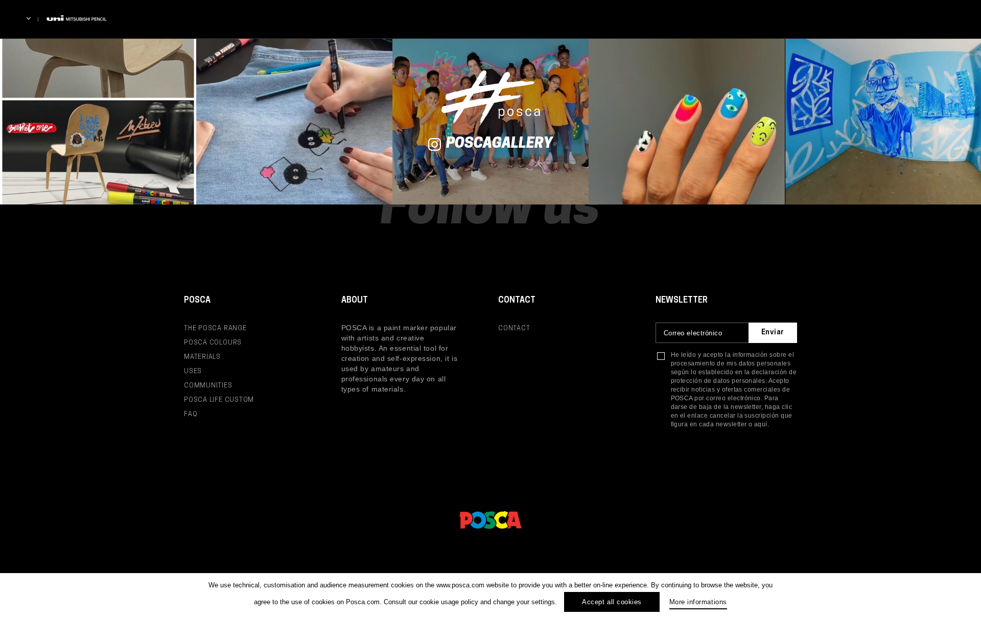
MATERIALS (202, 357)
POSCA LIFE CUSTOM (219, 400)
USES (193, 371)
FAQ (190, 414)
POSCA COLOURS (213, 342)
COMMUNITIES (208, 385)
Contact (514, 328)
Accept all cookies (611, 602)
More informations (698, 602)
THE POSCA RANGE (215, 328)
